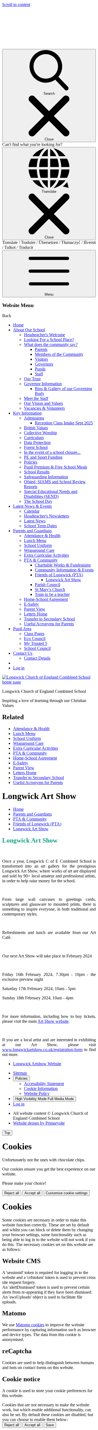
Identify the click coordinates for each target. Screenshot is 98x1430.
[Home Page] (49, 682)
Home (18, 325)
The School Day (38, 501)
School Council (37, 648)
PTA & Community (41, 560)
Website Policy (37, 1093)
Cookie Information (41, 1088)
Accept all (32, 1193)
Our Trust (32, 378)
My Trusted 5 (35, 643)
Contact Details (37, 658)
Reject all (11, 1193)
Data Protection (37, 442)
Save (50, 1425)
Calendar (31, 511)
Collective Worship (40, 432)
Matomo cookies (30, 1324)
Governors (44, 364)
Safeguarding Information (46, 476)
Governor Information (43, 383)
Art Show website (53, 1021)
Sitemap (20, 1073)
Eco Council (34, 638)
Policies (30, 462)
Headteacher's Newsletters (46, 516)
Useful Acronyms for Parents (49, 623)
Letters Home (35, 614)
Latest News (34, 521)
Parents (41, 349)
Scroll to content (16, 4)
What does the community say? (51, 344)
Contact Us (22, 653)
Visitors (41, 359)
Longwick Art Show (63, 579)
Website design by (39, 1123)
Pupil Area (22, 628)
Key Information (27, 413)
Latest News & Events (32, 506)
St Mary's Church (50, 589)
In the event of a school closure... (52, 452)
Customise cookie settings (67, 1193)
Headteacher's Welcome (44, 334)
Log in (18, 668)
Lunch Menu (35, 540)
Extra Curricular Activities (46, 555)
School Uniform (38, 545)
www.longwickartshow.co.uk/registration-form (42, 1049)
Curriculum (34, 437)
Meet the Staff (36, 398)
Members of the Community (59, 354)
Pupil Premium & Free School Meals (55, 467)
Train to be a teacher (52, 594)
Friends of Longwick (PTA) (59, 574)
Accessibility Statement (44, 1083)
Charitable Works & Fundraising (63, 565)
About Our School (29, 329)
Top (7, 1133)
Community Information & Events (64, 570)
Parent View (34, 609)
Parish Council (47, 584)
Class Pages (34, 633)
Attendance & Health (42, 535)
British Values (36, 427)
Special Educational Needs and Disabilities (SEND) (50, 494)
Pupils (40, 369)
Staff (39, 374)
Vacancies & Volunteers (44, 408)
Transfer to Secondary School (49, 619)
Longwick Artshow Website (37, 1063)
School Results (37, 472)
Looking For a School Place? (49, 339)
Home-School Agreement (46, 599)
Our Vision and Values (43, 403)
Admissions (34, 418)
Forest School (36, 447)
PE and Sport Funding (43, 457)
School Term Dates (40, 525)
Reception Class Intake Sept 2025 (64, 423)
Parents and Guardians (32, 530)
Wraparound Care (39, 550)
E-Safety (31, 604)
